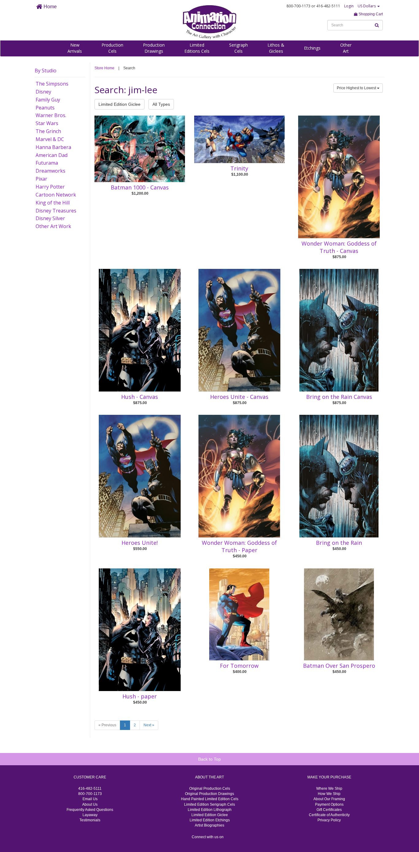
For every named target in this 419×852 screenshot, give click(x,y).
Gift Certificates (329, 810)
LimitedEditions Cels (197, 48)
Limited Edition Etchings (210, 820)
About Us (90, 804)
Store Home (104, 68)
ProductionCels (112, 48)
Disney (43, 91)
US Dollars (367, 6)
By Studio (45, 70)
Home (49, 6)
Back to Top (209, 759)
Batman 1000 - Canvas (140, 187)
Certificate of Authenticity (329, 815)
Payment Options (329, 804)
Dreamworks (50, 170)
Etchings (312, 48)
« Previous (107, 725)
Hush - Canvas (139, 396)
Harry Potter (50, 186)
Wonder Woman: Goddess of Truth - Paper (239, 546)
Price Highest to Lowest (357, 88)
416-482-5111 (90, 788)
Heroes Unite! (139, 542)
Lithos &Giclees (275, 48)
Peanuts (45, 107)
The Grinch (48, 131)
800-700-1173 (90, 794)
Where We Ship (329, 788)
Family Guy (48, 99)
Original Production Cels (209, 788)
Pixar (41, 178)
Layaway (90, 815)
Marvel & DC (50, 139)
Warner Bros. (51, 115)
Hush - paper (139, 696)
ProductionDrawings (154, 48)
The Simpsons (52, 83)
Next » (149, 725)
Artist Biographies (209, 825)
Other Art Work (53, 226)
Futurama (47, 162)
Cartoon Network (56, 194)
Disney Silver (50, 218)
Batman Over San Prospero (339, 665)
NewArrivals (74, 48)
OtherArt (346, 48)
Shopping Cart (370, 14)
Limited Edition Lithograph (210, 810)
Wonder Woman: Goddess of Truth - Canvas (339, 247)
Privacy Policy (329, 820)
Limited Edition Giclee (119, 104)
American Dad (51, 155)
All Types (161, 104)
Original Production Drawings (209, 794)
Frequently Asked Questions (90, 810)
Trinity (239, 168)
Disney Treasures (56, 210)
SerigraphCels (238, 48)
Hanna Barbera (53, 147)
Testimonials (89, 820)
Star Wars (47, 123)
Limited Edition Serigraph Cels (209, 804)
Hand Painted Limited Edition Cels (209, 799)
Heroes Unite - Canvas (239, 396)
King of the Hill (53, 202)
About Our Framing (329, 799)
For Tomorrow (239, 665)
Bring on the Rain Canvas (339, 396)
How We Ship (329, 794)
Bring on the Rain (339, 542)
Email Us (90, 799)
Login (349, 6)
